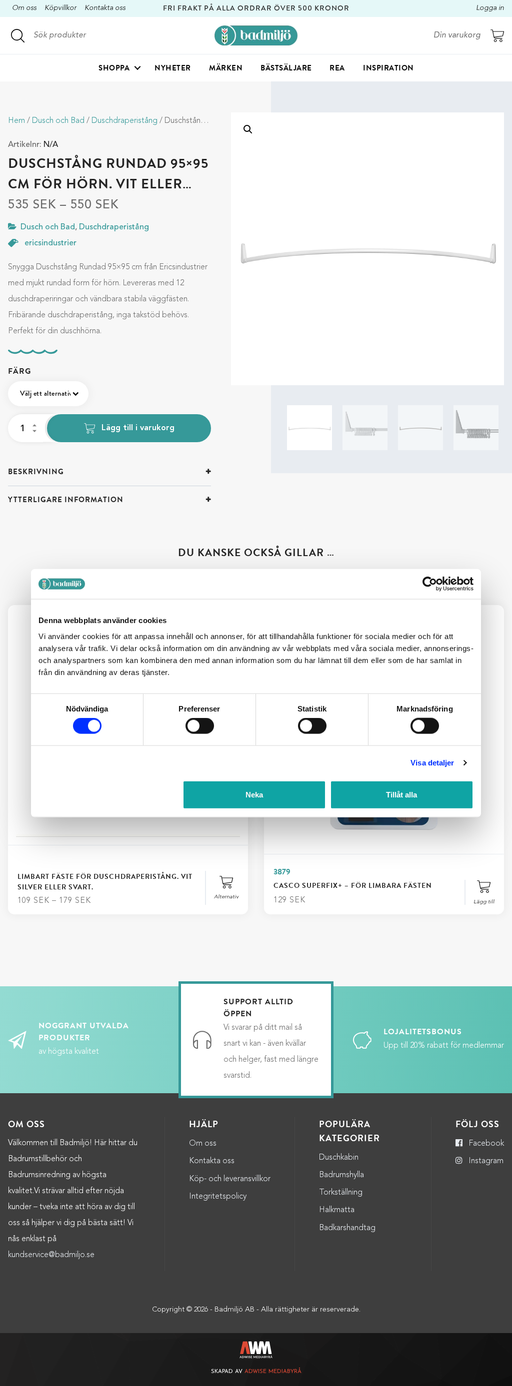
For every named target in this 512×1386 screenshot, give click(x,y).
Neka (254, 794)
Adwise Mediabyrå (273, 1372)
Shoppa (114, 67)
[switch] (200, 726)
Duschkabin (338, 1158)
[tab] (109, 472)
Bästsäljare (286, 67)
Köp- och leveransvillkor (229, 1179)
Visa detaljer (432, 762)
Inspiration (388, 67)
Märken (225, 67)
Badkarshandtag (347, 1228)
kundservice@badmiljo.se (51, 1255)
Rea (337, 67)
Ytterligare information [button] (66, 499)
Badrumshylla (341, 1175)
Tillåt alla (401, 794)
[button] (248, 129)
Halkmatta (336, 1210)
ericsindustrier (50, 243)
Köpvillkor (60, 8)
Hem (16, 121)
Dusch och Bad (58, 121)
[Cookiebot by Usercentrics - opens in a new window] (430, 584)
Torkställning (340, 1193)
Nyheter (172, 67)
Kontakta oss (105, 8)
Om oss (24, 8)
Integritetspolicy (217, 1197)
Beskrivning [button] (36, 471)
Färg (19, 371)
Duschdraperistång (125, 121)
